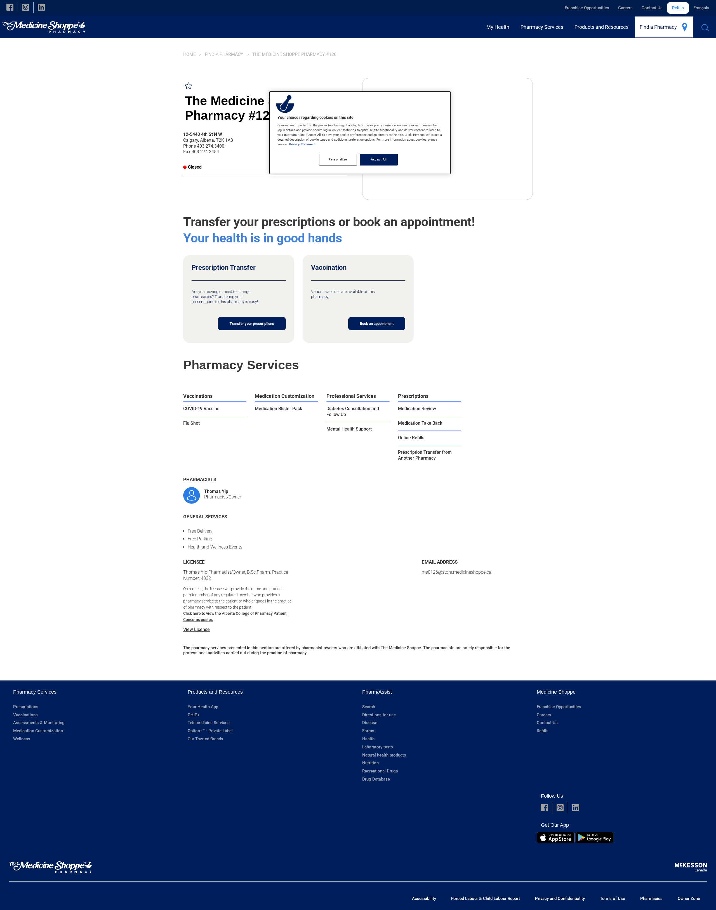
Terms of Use (612, 898)
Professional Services (351, 396)
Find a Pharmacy (224, 54)
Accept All (379, 159)
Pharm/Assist (377, 692)
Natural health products (384, 755)
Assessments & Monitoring (39, 722)
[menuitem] (499, 26)
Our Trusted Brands (205, 738)
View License (196, 629)
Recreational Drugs (380, 771)
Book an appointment (377, 324)
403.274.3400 (210, 146)
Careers (625, 7)
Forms (368, 730)
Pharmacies (651, 898)
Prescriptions (413, 396)
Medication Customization (284, 396)
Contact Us (652, 7)
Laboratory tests (377, 747)
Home (189, 54)
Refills (678, 7)
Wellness (21, 738)
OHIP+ (194, 714)
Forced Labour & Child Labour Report (485, 898)
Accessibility (424, 898)
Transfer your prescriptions (252, 324)
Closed (195, 167)
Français (701, 7)
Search (368, 706)
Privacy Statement (302, 144)
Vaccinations (198, 396)
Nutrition (370, 762)
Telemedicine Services (209, 722)
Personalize (338, 159)
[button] (10, 7)
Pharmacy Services (34, 692)
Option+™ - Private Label (210, 730)
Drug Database (376, 779)
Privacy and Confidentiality (560, 898)
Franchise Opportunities (587, 7)
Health (368, 738)
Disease (369, 722)
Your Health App (203, 706)
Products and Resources (215, 692)
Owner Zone (689, 898)
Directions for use (379, 714)
